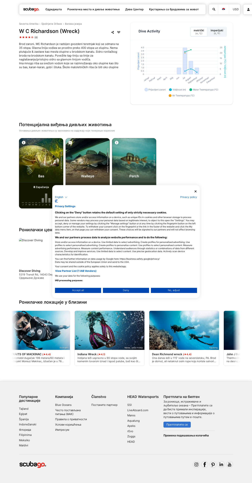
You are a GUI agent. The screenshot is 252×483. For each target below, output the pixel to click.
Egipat (23, 414)
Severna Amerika (28, 23)
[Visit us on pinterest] (213, 464)
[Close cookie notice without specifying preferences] (195, 191)
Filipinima (25, 435)
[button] (61, 197)
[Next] (233, 174)
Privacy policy (188, 197)
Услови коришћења (68, 424)
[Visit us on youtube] (229, 464)
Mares (131, 415)
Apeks (131, 426)
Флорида (25, 429)
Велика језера (73, 23)
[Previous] (19, 174)
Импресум (62, 429)
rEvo (130, 431)
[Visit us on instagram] (196, 464)
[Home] (31, 9)
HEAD (131, 441)
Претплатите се (177, 424)
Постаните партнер (104, 405)
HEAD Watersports (143, 397)
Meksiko (24, 440)
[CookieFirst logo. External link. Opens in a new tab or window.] (56, 201)
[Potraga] (213, 9)
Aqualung (133, 420)
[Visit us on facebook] (204, 464)
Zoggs (131, 436)
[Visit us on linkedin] (221, 464)
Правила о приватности (71, 419)
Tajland (23, 408)
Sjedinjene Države (51, 23)
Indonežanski (27, 424)
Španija (24, 419)
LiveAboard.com (137, 410)
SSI (129, 405)
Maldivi (23, 445)
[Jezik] (223, 9)
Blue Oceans (63, 405)
